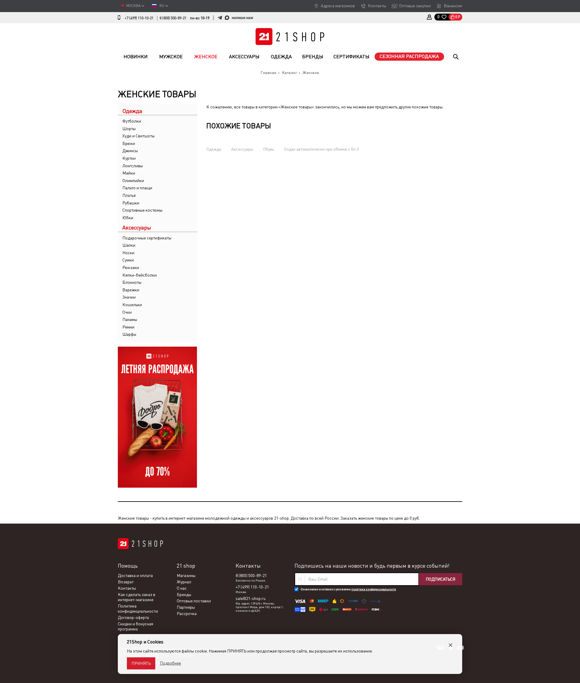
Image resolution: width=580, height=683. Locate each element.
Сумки (128, 260)
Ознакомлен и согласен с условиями (348, 589)
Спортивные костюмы (142, 210)
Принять (141, 663)
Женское (206, 56)
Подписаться (440, 579)
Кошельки (132, 304)
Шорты (129, 128)
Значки (129, 297)
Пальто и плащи (137, 187)
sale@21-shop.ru (251, 598)
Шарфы (129, 334)
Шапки (128, 245)
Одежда (281, 56)
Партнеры (186, 607)
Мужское (171, 56)
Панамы (129, 319)
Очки (127, 312)
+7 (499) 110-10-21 (138, 18)
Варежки (130, 289)
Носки (128, 252)
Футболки (131, 121)
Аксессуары (244, 56)
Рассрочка (187, 613)
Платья (129, 195)
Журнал (184, 581)
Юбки (127, 217)
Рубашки (130, 202)
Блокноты (131, 282)
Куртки (129, 158)
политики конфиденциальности (373, 589)
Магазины (186, 575)
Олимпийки (133, 180)
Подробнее (170, 663)
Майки (128, 173)
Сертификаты (351, 56)
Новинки (136, 56)
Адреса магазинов (338, 5)
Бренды (312, 56)
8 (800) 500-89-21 (173, 18)
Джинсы (130, 150)
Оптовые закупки (415, 5)
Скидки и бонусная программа (135, 626)
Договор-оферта (133, 617)
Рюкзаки (130, 267)
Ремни (128, 327)
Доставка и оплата (135, 575)
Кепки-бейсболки (139, 275)
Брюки (128, 143)
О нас (182, 588)
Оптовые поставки (194, 600)
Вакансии (453, 5)
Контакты (377, 5)
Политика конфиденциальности (138, 609)
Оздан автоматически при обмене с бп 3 (321, 149)
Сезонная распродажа (409, 56)
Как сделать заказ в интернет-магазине (136, 597)
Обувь (268, 149)
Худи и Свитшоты (138, 135)
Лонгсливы (132, 165)
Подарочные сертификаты (146, 238)
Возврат (126, 581)
